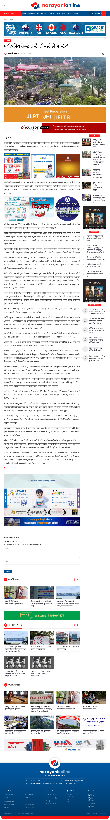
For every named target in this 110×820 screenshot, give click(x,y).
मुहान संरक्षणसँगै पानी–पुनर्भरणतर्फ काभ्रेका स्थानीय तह (40, 732)
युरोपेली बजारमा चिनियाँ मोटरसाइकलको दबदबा (97, 186)
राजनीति (52, 13)
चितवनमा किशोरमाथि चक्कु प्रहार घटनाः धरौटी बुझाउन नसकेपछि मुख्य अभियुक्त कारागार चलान (15, 673)
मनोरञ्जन (70, 13)
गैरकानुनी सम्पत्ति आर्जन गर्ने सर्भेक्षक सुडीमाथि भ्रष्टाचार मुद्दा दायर (99, 143)
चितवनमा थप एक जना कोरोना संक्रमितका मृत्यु (95, 349)
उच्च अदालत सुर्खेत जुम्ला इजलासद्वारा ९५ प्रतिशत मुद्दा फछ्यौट (68, 732)
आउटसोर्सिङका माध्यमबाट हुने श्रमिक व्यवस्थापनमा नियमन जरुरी (99, 199)
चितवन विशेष (31, 13)
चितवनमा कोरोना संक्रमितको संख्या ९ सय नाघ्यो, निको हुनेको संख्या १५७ (97, 358)
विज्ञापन (69, 799)
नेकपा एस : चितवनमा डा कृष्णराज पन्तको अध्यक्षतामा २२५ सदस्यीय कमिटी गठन (97, 311)
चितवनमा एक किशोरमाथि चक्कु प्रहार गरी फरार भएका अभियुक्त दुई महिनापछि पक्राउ (41, 673)
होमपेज (24, 13)
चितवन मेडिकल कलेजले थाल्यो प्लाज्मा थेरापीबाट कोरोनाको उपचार (96, 340)
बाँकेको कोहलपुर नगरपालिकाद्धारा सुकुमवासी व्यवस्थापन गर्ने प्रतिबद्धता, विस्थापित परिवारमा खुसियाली (99, 158)
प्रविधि (63, 13)
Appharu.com (103, 814)
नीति (68, 802)
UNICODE (103, 14)
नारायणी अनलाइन (13, 53)
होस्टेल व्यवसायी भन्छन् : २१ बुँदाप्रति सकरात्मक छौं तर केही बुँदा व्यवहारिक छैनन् (41, 603)
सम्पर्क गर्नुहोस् (70, 797)
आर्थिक (58, 13)
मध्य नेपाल (40, 13)
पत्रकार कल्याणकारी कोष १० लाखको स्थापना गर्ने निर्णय (93, 732)
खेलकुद (76, 13)
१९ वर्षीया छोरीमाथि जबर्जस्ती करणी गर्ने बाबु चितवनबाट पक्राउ (41, 647)
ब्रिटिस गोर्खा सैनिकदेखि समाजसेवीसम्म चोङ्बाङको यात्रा (14, 602)
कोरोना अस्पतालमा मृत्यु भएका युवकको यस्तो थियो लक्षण (96, 330)
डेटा (68, 804)
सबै (77, 580)
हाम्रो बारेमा (69, 795)
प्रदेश (46, 13)
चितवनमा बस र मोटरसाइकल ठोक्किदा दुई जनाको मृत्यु (68, 647)
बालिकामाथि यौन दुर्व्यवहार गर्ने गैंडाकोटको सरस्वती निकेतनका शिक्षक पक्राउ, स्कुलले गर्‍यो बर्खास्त (68, 603)
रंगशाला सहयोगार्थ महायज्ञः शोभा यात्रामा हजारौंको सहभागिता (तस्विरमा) (97, 321)
